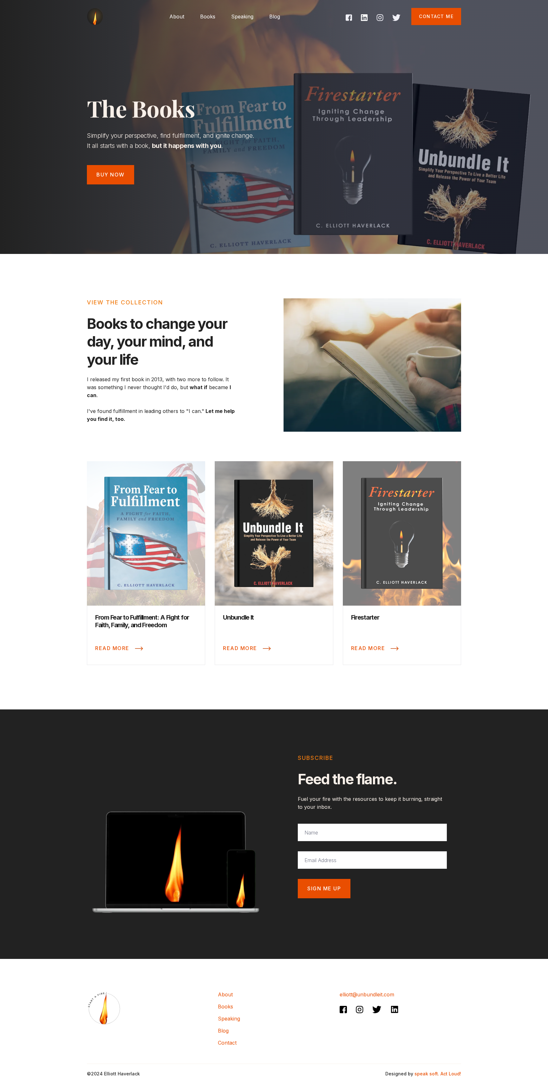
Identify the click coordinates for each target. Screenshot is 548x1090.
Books (207, 16)
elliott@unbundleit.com (367, 994)
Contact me (436, 16)
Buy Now (110, 174)
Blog (274, 16)
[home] (95, 16)
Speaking (242, 16)
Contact (227, 1043)
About (225, 994)
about (176, 16)
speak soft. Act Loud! (437, 1073)
